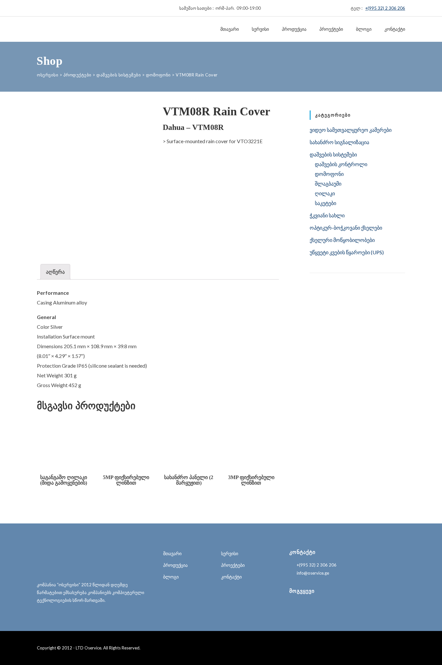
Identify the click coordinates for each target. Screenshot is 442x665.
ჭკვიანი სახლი (327, 215)
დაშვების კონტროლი (341, 164)
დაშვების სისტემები (333, 154)
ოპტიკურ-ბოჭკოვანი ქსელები (346, 227)
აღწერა (55, 272)
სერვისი (260, 29)
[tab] (55, 272)
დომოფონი (329, 174)
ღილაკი (325, 193)
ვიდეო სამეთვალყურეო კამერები (351, 130)
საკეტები (325, 203)
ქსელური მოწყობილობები (342, 240)
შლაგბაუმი (328, 183)
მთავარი (229, 29)
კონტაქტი (394, 29)
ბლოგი (363, 29)
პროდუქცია (294, 29)
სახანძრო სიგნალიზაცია (339, 142)
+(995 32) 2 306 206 (385, 8)
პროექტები (331, 29)
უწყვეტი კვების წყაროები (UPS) (347, 252)
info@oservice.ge (313, 573)
